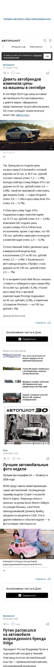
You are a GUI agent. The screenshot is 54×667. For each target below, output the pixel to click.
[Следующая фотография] (51, 135)
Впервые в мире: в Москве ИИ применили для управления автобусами (35, 384)
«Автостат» (22, 115)
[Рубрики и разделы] (50, 40)
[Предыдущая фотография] (3, 135)
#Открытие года (19, 46)
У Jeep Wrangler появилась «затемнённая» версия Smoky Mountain (35, 371)
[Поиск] (45, 40)
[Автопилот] (11, 41)
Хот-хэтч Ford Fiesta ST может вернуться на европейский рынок (34, 358)
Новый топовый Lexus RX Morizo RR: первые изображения (35, 397)
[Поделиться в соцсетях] (48, 73)
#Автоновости (36, 46)
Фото (5, 450)
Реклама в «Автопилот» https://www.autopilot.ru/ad (27, 18)
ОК (47, 56)
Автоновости (8, 64)
